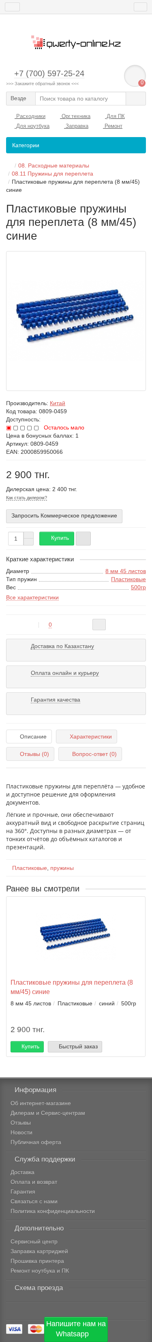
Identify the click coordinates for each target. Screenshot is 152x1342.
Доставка (22, 1172)
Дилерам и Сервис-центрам (48, 1113)
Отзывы (21, 1122)
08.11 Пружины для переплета (52, 173)
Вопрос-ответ (94, 754)
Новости (21, 1132)
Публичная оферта (36, 1142)
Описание (33, 736)
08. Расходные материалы (53, 165)
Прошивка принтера (37, 1261)
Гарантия (23, 1191)
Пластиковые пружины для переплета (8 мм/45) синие (72, 987)
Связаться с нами (34, 1201)
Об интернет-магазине (41, 1103)
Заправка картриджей (39, 1251)
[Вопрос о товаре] (99, 624)
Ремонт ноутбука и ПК (40, 1270)
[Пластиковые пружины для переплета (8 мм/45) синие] (76, 321)
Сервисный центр (34, 1241)
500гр (138, 587)
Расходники (30, 116)
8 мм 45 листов (125, 571)
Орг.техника (75, 116)
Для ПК (115, 116)
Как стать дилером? (26, 497)
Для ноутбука (32, 126)
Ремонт (112, 126)
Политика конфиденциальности (53, 1211)
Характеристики (91, 736)
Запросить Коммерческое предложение (64, 515)
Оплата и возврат (34, 1182)
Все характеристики (32, 597)
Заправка (76, 126)
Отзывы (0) (34, 754)
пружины (62, 868)
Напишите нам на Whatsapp (76, 1329)
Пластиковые (128, 579)
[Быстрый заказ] (83, 538)
